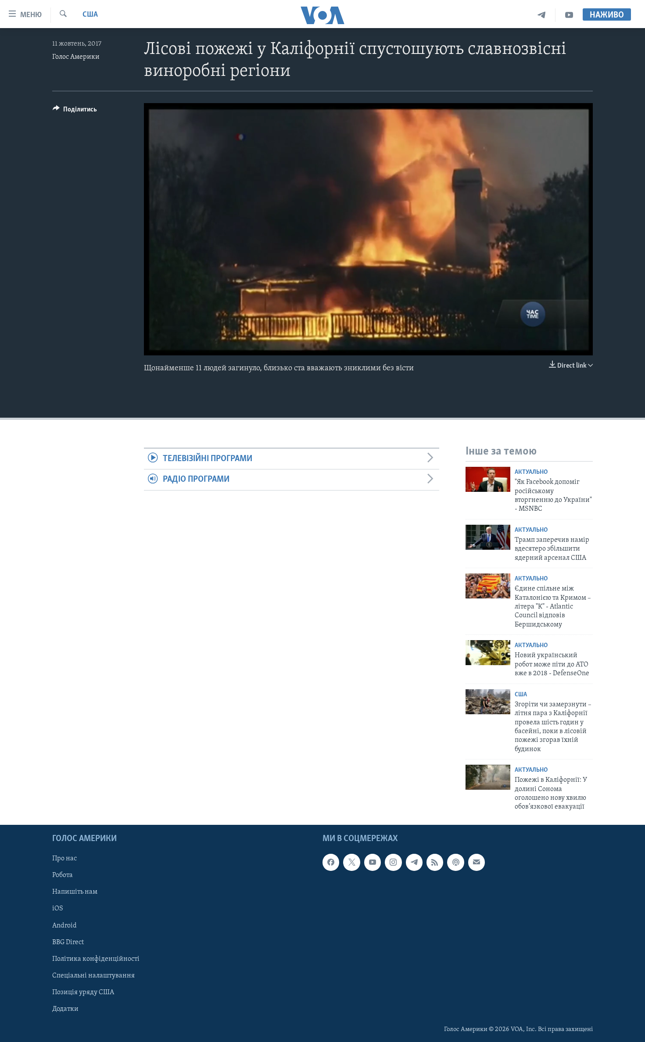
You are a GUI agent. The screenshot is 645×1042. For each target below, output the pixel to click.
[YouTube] (569, 15)
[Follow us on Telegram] (414, 862)
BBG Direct (68, 941)
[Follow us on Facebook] (330, 862)
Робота (62, 875)
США (90, 15)
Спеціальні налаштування (93, 975)
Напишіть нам (74, 891)
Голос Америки (76, 57)
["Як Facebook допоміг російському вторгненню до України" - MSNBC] (488, 479)
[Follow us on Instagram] (393, 862)
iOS (57, 908)
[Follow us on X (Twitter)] (351, 862)
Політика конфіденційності (96, 958)
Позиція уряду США (83, 992)
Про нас (64, 858)
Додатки (65, 1009)
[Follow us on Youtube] (372, 862)
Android (64, 925)
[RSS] (434, 862)
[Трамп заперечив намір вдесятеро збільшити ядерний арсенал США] (488, 537)
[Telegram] (541, 15)
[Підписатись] (476, 862)
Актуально (531, 472)
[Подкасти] (455, 862)
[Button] (75, 111)
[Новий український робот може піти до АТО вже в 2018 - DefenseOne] (488, 652)
